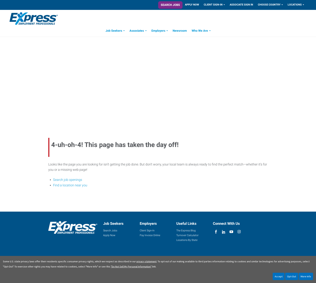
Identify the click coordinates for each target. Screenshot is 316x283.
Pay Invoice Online (150, 235)
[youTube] (231, 231)
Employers (158, 30)
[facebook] (216, 231)
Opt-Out (291, 276)
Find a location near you (70, 185)
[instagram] (239, 231)
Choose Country (269, 4)
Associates (136, 30)
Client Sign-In (213, 4)
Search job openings (67, 180)
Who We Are (200, 30)
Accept (279, 276)
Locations (295, 4)
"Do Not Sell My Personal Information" (131, 266)
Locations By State (187, 240)
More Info (306, 276)
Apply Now (192, 4)
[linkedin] (224, 231)
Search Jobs (170, 5)
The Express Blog (186, 230)
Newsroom (180, 30)
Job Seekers (114, 30)
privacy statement (146, 261)
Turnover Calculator (187, 235)
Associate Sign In (241, 4)
